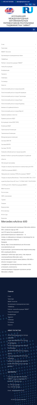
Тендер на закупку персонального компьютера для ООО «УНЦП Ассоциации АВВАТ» (17, 168)
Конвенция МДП (6, 126)
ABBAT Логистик (6, 51)
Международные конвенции (9, 137)
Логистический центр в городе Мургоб (12, 111)
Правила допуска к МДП (8, 118)
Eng (34, 4)
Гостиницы (4, 81)
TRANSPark (4, 59)
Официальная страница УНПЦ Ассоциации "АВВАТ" (16, 174)
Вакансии (4, 218)
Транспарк (4, 48)
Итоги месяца (5, 211)
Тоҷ (26, 4)
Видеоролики (5, 207)
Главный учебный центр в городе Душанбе (13, 152)
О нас (2, 44)
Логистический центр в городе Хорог (11, 100)
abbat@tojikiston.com (18, 390)
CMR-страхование (6, 196)
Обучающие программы (8, 163)
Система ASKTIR (5, 144)
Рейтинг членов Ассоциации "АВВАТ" (12, 63)
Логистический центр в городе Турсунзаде (13, 96)
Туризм (3, 199)
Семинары (4, 77)
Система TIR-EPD (6, 148)
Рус (30, 4)
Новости (3, 85)
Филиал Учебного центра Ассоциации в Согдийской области (16, 157)
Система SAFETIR (6, 140)
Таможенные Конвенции (8, 133)
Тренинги (4, 74)
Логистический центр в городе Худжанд (12, 103)
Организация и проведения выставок (12, 55)
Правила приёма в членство (9, 115)
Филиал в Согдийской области (9, 107)
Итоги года (4, 214)
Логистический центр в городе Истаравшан (13, 92)
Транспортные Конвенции (8, 129)
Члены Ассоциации (6, 66)
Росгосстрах (4, 192)
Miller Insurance (5, 188)
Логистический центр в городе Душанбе (12, 89)
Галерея (3, 203)
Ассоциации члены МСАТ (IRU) (10, 122)
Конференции (5, 70)
